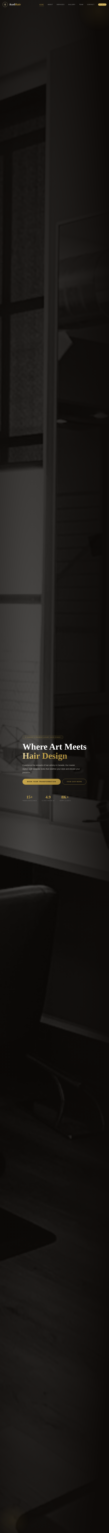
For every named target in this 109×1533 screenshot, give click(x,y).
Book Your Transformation (41, 781)
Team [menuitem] (81, 4)
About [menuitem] (50, 4)
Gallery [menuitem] (71, 4)
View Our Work (74, 781)
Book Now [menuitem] (102, 4)
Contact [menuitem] (90, 4)
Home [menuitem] (41, 4)
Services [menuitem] (60, 4)
